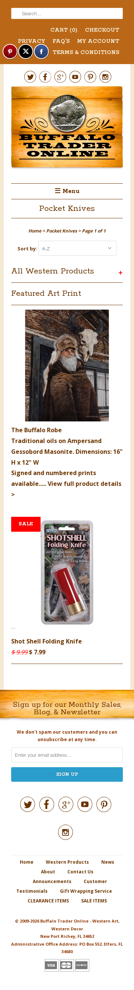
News (107, 862)
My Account (98, 41)
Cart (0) (63, 30)
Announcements (52, 881)
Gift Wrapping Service (86, 891)
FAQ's (61, 41)
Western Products (67, 862)
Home (27, 862)
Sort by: (27, 248)
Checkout (102, 30)
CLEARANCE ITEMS (48, 901)
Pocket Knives (67, 208)
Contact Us (80, 872)
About (48, 872)
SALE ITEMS (94, 901)
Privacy (31, 41)
